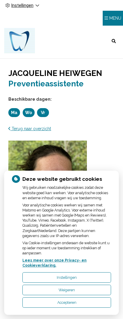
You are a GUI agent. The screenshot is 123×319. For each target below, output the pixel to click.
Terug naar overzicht (30, 128)
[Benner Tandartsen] (19, 40)
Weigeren (67, 290)
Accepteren (66, 302)
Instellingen (67, 277)
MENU (115, 18)
